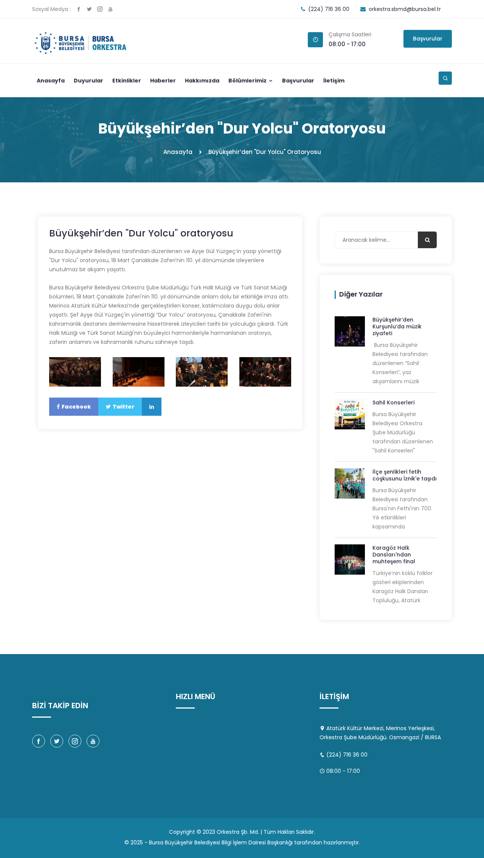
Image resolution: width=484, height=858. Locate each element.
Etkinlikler (126, 80)
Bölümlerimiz (248, 80)
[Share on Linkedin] (151, 407)
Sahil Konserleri (393, 402)
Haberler (163, 80)
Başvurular (427, 38)
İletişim (333, 80)
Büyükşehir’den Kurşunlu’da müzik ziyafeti (397, 326)
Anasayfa (51, 80)
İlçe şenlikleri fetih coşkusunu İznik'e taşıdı (404, 475)
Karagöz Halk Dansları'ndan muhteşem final (393, 554)
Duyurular (88, 80)
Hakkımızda (202, 80)
